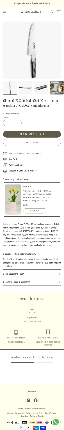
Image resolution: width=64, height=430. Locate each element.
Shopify (42, 408)
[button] (52, 11)
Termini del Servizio (36, 416)
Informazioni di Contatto (23, 413)
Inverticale (27, 408)
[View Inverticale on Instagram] (28, 400)
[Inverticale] (32, 11)
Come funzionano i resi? (13, 273)
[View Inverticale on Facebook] (35, 400)
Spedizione (24, 416)
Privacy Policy (38, 413)
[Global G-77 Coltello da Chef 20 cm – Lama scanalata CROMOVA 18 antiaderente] (10, 88)
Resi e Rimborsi (50, 413)
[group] (32, 3)
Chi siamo (10, 413)
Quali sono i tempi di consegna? (16, 281)
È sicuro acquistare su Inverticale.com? (19, 253)
